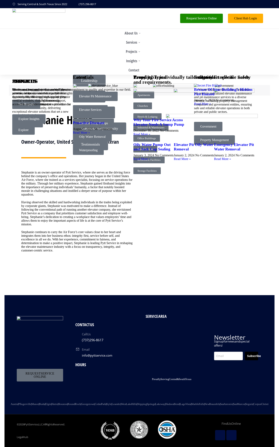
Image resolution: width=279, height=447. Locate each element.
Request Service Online (201, 18)
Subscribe (252, 356)
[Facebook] (231, 435)
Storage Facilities (147, 170)
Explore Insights (28, 119)
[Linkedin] (220, 435)
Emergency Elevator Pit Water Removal (234, 146)
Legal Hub (22, 437)
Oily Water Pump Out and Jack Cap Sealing (152, 146)
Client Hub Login (245, 18)
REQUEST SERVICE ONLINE (40, 375)
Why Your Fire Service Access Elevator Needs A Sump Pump (158, 122)
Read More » (141, 159)
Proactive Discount (88, 123)
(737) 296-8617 (87, 4)
